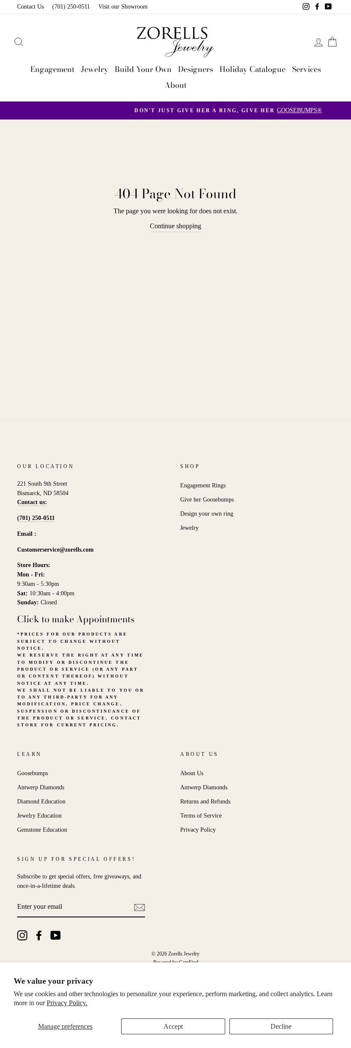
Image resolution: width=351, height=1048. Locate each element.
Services (306, 69)
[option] (175, 110)
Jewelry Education (39, 815)
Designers (195, 69)
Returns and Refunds (205, 801)
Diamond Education (41, 801)
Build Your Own (143, 69)
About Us (191, 773)
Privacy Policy (198, 830)
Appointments (105, 619)
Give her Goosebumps (207, 499)
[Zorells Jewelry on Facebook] (39, 935)
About (175, 85)
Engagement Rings (203, 485)
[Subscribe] (139, 907)
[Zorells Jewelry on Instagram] (22, 935)
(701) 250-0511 (71, 6)
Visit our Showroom (123, 6)
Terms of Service (201, 815)
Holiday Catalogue (253, 69)
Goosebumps (32, 773)
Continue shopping (175, 226)
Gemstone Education (42, 830)
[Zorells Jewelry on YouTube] (56, 935)
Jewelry (94, 69)
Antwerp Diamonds (40, 787)
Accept (173, 1026)
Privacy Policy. (67, 1002)
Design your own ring (206, 514)
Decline (281, 1026)
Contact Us (30, 6)
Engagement (52, 69)
